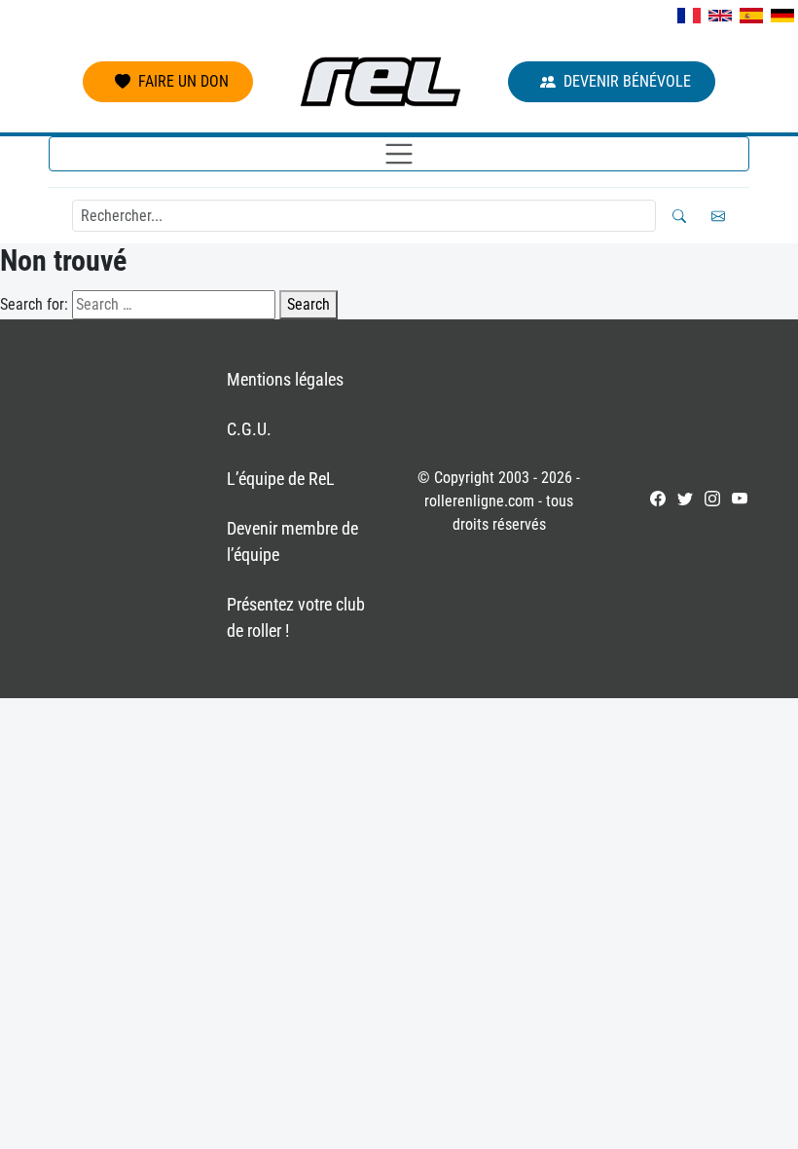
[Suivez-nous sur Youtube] (739, 498)
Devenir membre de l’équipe (292, 541)
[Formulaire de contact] (718, 216)
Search (308, 304)
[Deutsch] (782, 15)
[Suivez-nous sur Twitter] (685, 498)
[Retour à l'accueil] (380, 81)
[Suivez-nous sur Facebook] (658, 498)
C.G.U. (249, 429)
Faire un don (183, 81)
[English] (720, 15)
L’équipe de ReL (281, 478)
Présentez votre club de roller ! (296, 617)
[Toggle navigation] (399, 153)
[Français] (689, 15)
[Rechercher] (679, 216)
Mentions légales (285, 379)
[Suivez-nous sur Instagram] (712, 498)
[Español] (751, 15)
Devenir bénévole (627, 81)
